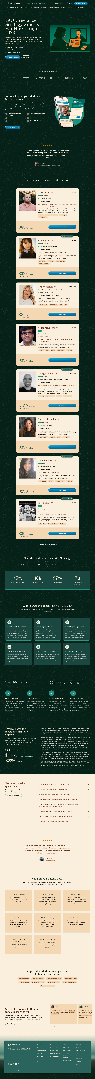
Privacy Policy (18, 1070)
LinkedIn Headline (67, 1060)
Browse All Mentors (41, 1050)
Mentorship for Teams (42, 1059)
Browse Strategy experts (13, 795)
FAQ (8, 1070)
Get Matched (40, 1047)
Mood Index (79, 1053)
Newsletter (78, 1047)
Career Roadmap (67, 1050)
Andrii (54, 1010)
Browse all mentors (81, 3)
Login (70, 3)
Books (77, 1055)
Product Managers (54, 7)
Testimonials (40, 1061)
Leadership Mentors (79, 7)
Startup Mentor (35, 7)
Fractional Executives (55, 1053)
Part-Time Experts (54, 1056)
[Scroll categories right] (86, 7)
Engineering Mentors (12, 7)
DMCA (32, 1070)
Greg (82, 1010)
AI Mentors (44, 7)
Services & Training (54, 1050)
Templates (78, 1061)
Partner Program (54, 1059)
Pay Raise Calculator (68, 1053)
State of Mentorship (80, 1050)
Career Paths (79, 1058)
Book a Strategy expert (13, 1024)
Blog (77, 1064)
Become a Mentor (41, 1056)
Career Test (66, 1047)
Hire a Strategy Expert (13, 57)
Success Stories (54, 1047)
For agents (38, 1070)
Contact (10, 1053)
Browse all (26, 57)
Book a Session (40, 1053)
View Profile (62, 227)
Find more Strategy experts (47, 544)
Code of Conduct (26, 1070)
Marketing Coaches (66, 7)
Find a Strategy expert (13, 127)
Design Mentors (25, 7)
